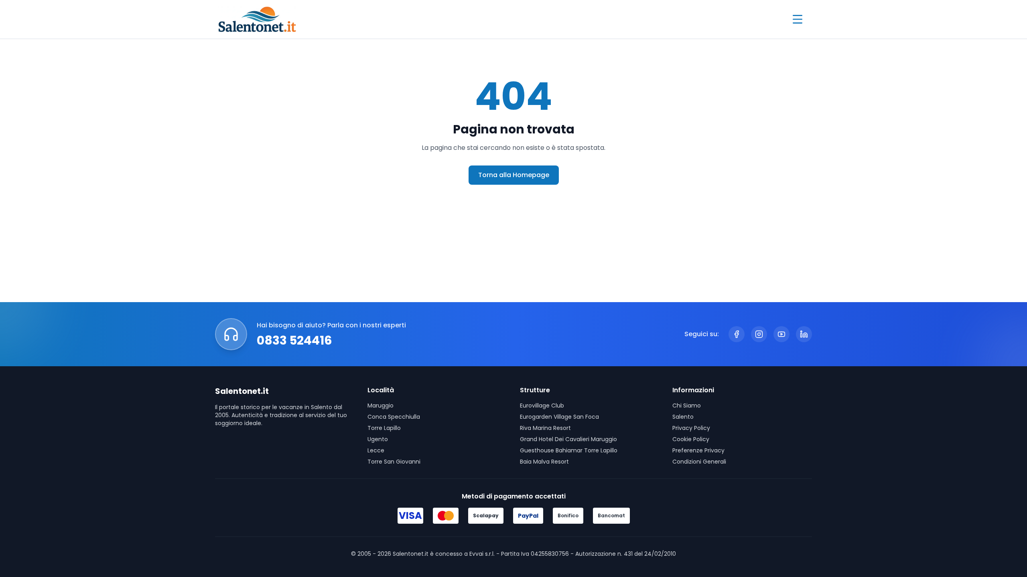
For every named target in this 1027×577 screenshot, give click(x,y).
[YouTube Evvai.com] (781, 334)
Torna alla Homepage (513, 175)
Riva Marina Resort (545, 428)
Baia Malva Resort (544, 462)
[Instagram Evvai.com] (759, 334)
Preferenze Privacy (698, 450)
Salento (683, 417)
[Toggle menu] (797, 19)
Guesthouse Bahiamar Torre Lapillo (568, 450)
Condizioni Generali (699, 462)
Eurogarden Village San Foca (559, 417)
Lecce (375, 450)
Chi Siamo (686, 405)
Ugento (377, 439)
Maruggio (380, 405)
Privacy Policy (691, 428)
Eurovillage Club (542, 405)
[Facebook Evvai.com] (737, 334)
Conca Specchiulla (393, 417)
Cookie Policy (690, 439)
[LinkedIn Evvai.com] (804, 334)
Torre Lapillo (384, 428)
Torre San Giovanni (393, 462)
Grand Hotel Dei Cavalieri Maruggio (568, 439)
